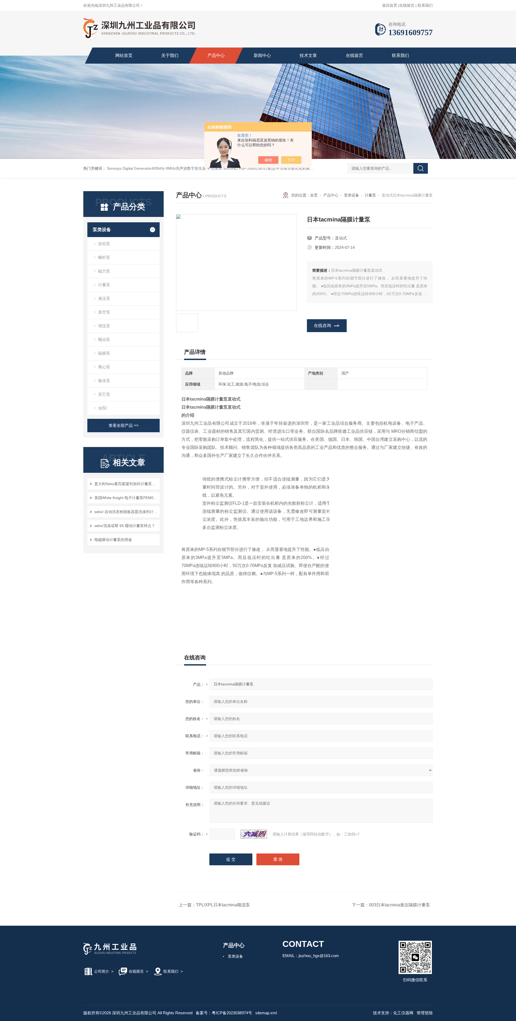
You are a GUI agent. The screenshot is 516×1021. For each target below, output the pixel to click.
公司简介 (101, 971)
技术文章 (308, 55)
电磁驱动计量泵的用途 (113, 539)
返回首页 (389, 5)
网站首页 (123, 55)
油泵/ (102, 408)
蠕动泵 (104, 339)
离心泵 (104, 367)
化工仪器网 (403, 1013)
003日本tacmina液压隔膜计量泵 (399, 905)
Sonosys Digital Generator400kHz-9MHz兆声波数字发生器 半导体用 (164, 168)
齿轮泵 (104, 243)
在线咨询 (322, 325)
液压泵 (104, 298)
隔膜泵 (104, 353)
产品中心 (216, 55)
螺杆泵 (104, 257)
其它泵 (104, 394)
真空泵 (104, 312)
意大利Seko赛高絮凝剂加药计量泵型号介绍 (126, 484)
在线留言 (406, 5)
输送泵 (104, 380)
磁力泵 (104, 271)
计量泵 (104, 284)
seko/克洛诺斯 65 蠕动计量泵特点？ (124, 526)
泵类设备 (102, 229)
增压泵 (104, 326)
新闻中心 (262, 55)
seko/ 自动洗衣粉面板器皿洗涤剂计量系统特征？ (126, 512)
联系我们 (425, 5)
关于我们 (169, 55)
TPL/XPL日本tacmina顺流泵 (223, 905)
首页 (314, 195)
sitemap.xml (266, 1013)
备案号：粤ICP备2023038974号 (224, 1013)
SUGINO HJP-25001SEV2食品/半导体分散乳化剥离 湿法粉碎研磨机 (280, 168)
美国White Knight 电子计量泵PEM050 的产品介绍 (126, 498)
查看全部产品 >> (124, 425)
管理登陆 (425, 1013)
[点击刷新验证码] (253, 834)
